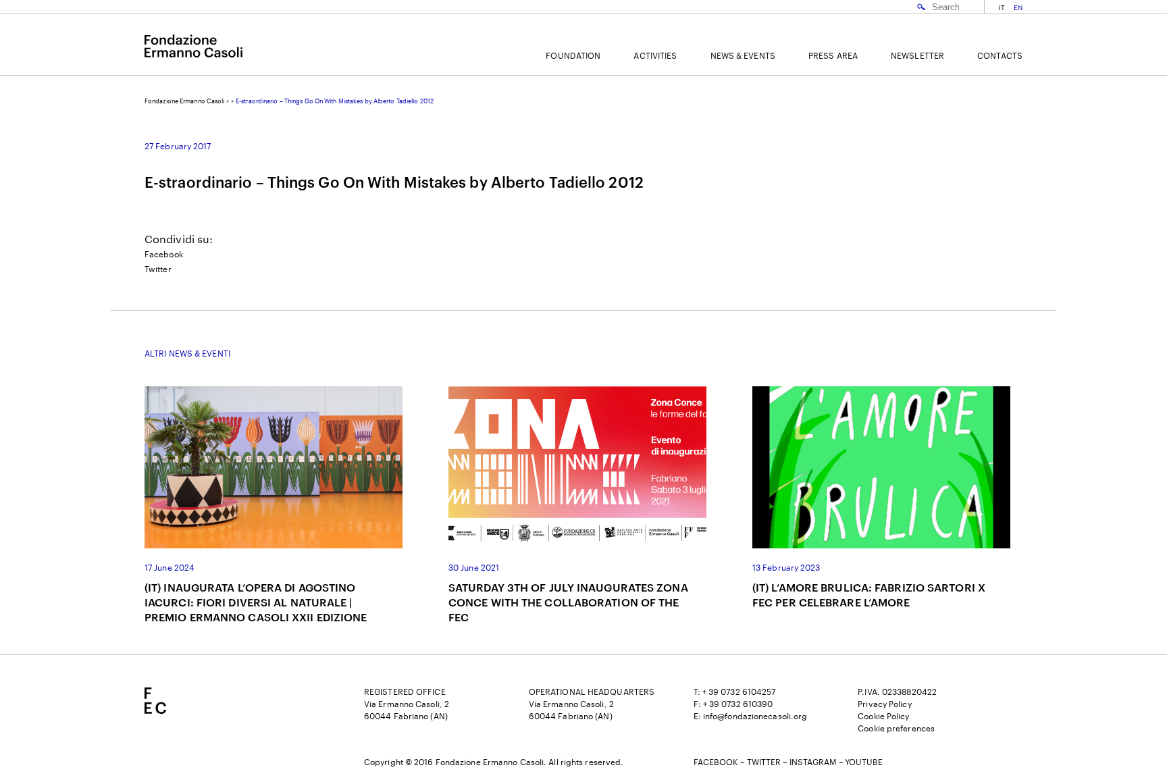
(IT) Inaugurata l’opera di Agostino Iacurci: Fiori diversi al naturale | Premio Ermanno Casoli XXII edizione (256, 602)
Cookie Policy (883, 716)
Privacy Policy (884, 703)
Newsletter (917, 55)
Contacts (999, 55)
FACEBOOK (716, 761)
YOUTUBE (864, 761)
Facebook (164, 254)
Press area (833, 55)
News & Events (742, 55)
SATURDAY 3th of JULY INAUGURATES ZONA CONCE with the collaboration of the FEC (568, 602)
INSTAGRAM (813, 761)
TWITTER (764, 761)
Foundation (573, 55)
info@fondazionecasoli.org (755, 716)
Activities (655, 55)
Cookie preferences (896, 728)
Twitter (158, 269)
